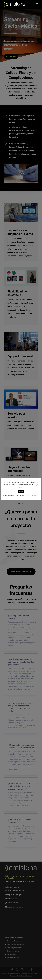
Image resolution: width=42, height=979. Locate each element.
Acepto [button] (21, 491)
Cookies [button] (34, 495)
